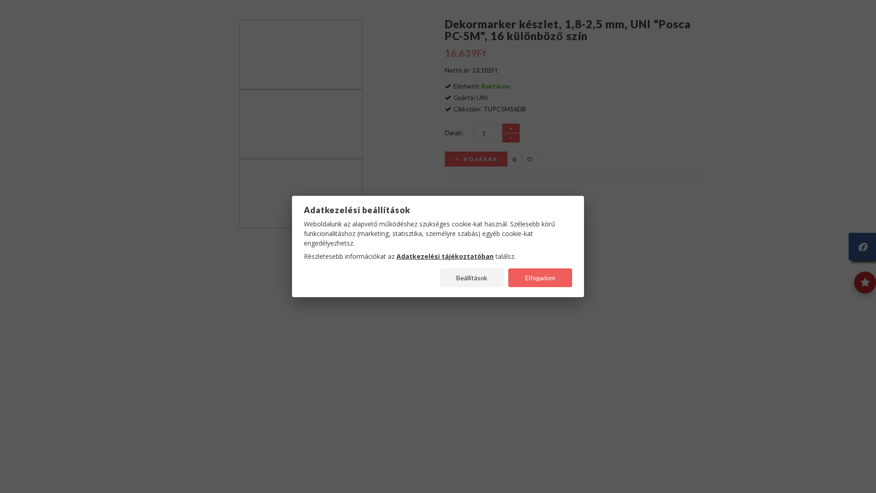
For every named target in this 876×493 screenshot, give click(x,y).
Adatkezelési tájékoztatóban (445, 256)
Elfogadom (540, 278)
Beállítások (471, 278)
